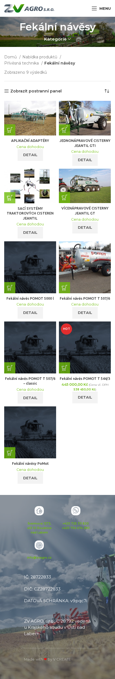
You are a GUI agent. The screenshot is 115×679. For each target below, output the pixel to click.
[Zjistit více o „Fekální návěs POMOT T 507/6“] (64, 287)
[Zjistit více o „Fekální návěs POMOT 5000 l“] (9, 287)
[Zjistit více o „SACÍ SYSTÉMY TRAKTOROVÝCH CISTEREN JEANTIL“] (9, 197)
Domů (11, 56)
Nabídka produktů (40, 56)
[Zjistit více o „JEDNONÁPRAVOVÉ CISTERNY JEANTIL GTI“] (64, 129)
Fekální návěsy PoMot (30, 463)
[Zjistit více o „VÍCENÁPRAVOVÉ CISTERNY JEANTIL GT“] (64, 197)
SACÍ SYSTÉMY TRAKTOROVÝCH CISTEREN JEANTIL (30, 213)
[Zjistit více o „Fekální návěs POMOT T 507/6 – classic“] (9, 367)
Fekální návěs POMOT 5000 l (30, 298)
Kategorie (55, 39)
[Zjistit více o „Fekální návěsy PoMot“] (9, 452)
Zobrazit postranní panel (36, 91)
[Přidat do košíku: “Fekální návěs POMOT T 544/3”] (64, 367)
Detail (30, 155)
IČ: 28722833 (37, 577)
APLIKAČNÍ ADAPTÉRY (30, 140)
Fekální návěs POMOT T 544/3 (85, 378)
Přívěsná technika (22, 63)
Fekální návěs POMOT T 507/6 (85, 298)
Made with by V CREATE (47, 659)
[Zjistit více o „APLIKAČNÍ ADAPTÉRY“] (9, 129)
